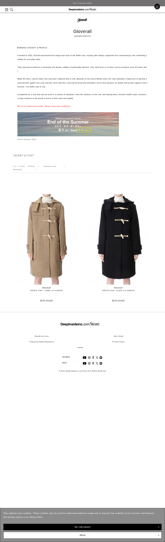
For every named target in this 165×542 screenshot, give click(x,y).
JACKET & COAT (23, 155)
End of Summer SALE (82, 3)
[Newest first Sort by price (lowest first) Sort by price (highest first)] (25, 169)
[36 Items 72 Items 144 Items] (34, 166)
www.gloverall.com (82, 36)
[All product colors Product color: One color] (55, 166)
